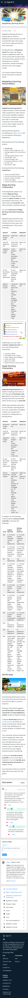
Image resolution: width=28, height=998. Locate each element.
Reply (9, 805)
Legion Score (17, 133)
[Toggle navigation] (2, 2)
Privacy (5, 964)
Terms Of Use (7, 961)
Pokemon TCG (7, 980)
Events (8, 911)
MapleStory (6, 19)
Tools (7, 917)
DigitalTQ (10, 2)
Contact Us (6, 967)
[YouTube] (4, 939)
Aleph (8, 809)
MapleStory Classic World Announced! (14, 896)
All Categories (7, 970)
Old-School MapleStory (13, 920)
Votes (22, 783)
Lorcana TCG (7, 983)
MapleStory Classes (12, 901)
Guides (8, 914)
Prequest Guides (11, 904)
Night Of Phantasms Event (14, 892)
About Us (13, 881)
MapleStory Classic (11, 924)
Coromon (6, 989)
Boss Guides (9, 907)
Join (16, 958)
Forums (17, 961)
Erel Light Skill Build (11, 889)
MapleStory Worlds (11, 927)
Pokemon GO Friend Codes (7, 993)
